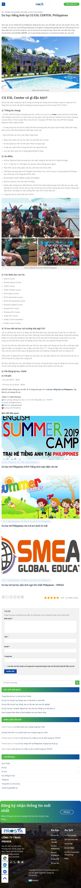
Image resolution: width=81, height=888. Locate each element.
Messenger (5, 874)
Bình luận (8, 619)
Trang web (8, 656)
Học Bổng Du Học (8, 775)
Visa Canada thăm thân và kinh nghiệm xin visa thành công (24, 712)
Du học (4, 767)
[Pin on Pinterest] (18, 597)
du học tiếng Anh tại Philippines (60, 389)
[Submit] (77, 682)
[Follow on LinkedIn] (18, 862)
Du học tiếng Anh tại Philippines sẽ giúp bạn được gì (38, 743)
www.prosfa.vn (16, 405)
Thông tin (5, 780)
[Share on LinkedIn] (22, 597)
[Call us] (14, 862)
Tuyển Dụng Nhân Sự (10, 788)
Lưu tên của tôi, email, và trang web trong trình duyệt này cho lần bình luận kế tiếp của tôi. (41, 666)
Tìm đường (5, 861)
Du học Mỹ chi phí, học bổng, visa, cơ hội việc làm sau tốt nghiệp (26, 704)
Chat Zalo (5, 867)
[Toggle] (78, 767)
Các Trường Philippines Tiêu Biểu (14, 12)
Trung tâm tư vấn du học (11, 784)
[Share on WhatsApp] (3, 597)
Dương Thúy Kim (8, 732)
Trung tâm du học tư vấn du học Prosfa (16, 696)
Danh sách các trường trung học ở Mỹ (30, 727)
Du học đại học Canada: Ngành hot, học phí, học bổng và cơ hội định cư (28, 708)
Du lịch (4, 771)
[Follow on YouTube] (22, 862)
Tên (6, 637)
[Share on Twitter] (11, 597)
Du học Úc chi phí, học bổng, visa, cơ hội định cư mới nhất (23, 700)
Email (7, 647)
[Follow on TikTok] (11, 862)
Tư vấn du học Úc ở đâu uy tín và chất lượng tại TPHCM (39, 738)
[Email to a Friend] (14, 597)
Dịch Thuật (6, 763)
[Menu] (3, 4)
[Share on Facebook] (7, 597)
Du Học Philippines (35, 12)
